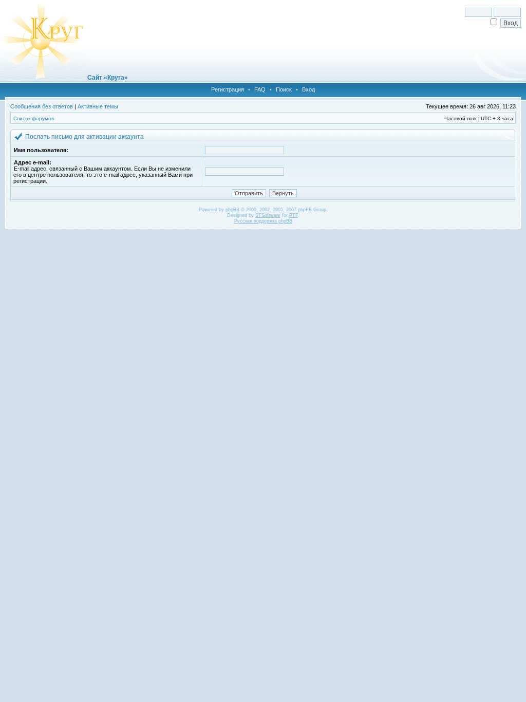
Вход (308, 89)
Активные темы (98, 106)
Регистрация (227, 89)
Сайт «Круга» (107, 77)
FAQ (260, 89)
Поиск (284, 89)
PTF (293, 215)
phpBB (232, 209)
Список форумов (33, 118)
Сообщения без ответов (41, 106)
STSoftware (267, 215)
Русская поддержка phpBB (263, 221)
